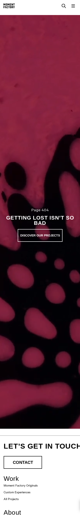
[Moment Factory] (9, 6)
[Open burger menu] (73, 6)
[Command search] (63, 6)
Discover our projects (40, 235)
